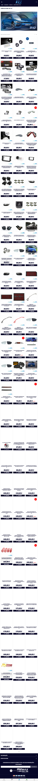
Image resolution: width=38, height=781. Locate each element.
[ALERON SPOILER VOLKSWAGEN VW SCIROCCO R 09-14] (19, 458)
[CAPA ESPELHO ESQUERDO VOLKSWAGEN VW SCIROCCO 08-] (19, 89)
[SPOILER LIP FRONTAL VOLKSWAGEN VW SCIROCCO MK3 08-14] (19, 504)
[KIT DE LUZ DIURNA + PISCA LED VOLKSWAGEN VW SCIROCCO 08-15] (6, 458)
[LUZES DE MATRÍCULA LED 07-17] (19, 112)
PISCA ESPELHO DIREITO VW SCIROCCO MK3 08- (31, 189)
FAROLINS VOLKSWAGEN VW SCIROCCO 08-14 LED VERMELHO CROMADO (31, 697)
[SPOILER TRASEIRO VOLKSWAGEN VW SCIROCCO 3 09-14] (6, 734)
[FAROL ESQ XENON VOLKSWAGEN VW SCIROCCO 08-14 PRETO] (31, 619)
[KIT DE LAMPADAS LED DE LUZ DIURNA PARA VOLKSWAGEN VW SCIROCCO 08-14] (31, 435)
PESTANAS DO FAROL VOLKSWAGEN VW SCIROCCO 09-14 (31, 374)
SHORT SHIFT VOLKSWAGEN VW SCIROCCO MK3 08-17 (19, 397)
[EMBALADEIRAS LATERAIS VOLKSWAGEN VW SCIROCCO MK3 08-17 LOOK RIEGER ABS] (19, 550)
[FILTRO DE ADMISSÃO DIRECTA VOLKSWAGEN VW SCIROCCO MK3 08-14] (31, 274)
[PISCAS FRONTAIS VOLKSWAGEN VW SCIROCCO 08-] (19, 343)
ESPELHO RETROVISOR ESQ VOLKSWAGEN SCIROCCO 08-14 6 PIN (6, 512)
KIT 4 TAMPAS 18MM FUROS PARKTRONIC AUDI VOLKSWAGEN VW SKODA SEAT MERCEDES (6, 190)
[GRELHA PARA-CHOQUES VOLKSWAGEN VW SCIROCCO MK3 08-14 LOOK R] (31, 227)
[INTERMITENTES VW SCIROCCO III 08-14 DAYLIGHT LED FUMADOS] (31, 458)
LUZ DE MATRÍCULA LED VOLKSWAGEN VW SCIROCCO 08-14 (31, 52)
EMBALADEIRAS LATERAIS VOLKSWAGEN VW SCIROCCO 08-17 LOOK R (31, 558)
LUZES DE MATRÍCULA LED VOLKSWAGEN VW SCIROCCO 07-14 (6, 121)
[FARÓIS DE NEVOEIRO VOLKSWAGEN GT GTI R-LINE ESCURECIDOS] (6, 227)
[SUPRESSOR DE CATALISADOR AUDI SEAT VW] (31, 642)
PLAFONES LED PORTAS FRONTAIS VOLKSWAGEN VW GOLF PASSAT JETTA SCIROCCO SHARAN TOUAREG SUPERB (31, 144)
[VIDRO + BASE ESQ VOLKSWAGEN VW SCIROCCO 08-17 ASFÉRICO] (31, 320)
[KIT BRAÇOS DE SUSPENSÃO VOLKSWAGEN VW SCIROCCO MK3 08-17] (19, 596)
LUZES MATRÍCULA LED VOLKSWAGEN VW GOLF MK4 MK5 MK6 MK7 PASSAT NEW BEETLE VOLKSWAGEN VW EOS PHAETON (6, 75)
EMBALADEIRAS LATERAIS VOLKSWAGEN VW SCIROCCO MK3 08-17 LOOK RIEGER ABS (19, 558)
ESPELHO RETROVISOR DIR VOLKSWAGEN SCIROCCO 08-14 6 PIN (31, 489)
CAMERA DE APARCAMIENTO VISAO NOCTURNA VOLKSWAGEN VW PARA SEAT (31, 98)
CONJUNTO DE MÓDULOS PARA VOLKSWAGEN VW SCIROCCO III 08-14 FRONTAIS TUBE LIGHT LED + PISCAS (19, 443)
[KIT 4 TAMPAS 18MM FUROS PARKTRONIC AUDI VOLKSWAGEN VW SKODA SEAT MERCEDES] (6, 181)
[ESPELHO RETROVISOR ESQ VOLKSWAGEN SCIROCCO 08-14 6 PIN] (6, 504)
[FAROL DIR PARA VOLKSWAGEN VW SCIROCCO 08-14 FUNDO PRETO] (19, 412)
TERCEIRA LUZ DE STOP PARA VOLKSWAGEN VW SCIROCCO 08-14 (31, 351)
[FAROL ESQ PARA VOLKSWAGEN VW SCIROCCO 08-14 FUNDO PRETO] (31, 389)
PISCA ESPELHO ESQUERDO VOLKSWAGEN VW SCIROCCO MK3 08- (6, 282)
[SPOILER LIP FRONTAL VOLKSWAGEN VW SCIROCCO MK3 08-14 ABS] (6, 527)
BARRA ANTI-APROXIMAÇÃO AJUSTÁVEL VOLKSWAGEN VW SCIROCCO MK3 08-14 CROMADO (31, 305)
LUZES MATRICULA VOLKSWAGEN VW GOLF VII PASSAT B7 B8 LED (31, 74)
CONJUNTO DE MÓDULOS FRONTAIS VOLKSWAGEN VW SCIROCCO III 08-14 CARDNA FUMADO (31, 582)
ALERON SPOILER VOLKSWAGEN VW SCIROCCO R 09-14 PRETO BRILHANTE (19, 489)
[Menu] (2, 2)
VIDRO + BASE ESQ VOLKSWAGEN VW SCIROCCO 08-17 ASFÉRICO (31, 328)
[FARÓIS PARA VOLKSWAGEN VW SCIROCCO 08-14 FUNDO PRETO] (31, 596)
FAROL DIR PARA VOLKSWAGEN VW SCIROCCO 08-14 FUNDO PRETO (19, 420)
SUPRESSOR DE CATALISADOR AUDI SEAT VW (31, 650)
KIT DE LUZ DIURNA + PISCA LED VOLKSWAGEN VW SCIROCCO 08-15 (6, 466)
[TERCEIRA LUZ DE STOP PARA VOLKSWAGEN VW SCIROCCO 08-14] (31, 343)
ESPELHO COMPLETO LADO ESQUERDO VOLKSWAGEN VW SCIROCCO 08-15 (6, 628)
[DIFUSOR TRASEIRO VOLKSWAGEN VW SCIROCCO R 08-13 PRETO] (6, 596)
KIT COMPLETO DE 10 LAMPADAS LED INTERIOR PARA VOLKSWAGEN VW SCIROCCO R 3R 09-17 (19, 190)
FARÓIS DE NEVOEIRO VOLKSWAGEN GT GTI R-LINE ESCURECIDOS (6, 236)
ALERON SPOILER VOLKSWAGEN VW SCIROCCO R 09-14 (19, 466)
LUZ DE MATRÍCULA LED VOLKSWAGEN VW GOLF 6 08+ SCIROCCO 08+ (19, 75)
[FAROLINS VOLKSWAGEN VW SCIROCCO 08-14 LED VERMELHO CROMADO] (31, 688)
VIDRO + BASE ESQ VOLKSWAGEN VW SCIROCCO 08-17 (19, 259)
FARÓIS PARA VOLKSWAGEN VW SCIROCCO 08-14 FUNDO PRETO (31, 604)
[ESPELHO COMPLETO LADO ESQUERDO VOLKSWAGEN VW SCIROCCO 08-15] (6, 619)
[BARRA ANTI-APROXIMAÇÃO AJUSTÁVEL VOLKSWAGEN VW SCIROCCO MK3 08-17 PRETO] (6, 320)
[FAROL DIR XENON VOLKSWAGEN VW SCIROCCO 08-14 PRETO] (6, 642)
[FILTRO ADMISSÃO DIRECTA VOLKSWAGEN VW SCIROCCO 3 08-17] (19, 297)
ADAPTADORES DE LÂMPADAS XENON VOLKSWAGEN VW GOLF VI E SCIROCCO (19, 52)
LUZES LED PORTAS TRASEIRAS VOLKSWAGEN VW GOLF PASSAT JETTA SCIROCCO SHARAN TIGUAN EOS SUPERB (31, 121)
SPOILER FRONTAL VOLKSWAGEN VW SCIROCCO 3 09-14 (19, 650)
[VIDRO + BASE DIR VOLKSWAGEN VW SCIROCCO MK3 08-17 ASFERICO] (6, 343)
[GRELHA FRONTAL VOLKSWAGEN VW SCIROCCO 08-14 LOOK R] (31, 412)
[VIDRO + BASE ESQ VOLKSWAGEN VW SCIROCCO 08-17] (19, 250)
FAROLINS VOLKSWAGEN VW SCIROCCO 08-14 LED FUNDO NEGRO (19, 720)
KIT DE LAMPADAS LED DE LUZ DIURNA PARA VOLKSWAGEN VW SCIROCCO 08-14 (31, 443)
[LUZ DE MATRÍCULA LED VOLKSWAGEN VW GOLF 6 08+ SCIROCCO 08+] (19, 66)
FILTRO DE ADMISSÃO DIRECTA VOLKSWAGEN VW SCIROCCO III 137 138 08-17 (6, 305)
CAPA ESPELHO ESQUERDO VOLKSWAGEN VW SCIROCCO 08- (19, 97)
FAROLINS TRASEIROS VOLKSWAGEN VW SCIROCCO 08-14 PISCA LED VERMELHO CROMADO (19, 743)
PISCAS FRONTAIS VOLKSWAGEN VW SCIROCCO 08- (19, 351)
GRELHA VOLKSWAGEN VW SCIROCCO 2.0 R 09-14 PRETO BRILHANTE (7, 420)
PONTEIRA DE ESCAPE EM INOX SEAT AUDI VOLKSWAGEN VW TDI (19, 235)
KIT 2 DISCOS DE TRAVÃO (6, 442)
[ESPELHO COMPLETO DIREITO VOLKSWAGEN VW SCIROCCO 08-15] (19, 619)
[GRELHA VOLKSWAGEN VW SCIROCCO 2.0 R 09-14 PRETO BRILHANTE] (6, 412)
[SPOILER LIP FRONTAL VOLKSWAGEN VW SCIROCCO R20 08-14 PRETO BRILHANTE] (19, 527)
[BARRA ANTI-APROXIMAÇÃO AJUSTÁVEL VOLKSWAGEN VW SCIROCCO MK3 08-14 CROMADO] (31, 297)
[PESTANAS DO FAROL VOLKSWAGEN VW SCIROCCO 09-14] (31, 366)
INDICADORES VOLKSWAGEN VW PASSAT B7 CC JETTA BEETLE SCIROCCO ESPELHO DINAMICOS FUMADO (19, 374)
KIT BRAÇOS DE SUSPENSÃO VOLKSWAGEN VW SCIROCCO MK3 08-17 (19, 604)
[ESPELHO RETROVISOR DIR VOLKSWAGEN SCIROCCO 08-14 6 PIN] (31, 481)
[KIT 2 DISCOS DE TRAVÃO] (6, 435)
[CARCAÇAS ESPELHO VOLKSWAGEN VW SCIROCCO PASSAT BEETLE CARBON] (6, 481)
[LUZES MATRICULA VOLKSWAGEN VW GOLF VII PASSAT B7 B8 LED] (31, 66)
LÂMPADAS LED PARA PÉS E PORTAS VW (6, 143)
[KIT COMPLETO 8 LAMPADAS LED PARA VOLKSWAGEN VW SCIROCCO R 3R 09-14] (31, 204)
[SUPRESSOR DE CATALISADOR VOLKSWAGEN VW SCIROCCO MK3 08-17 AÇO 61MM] (6, 688)
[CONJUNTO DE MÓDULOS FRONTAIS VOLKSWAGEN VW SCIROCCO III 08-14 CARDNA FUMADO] (31, 573)
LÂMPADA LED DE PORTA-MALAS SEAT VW (6, 51)
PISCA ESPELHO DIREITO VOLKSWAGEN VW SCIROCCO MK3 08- (19, 282)
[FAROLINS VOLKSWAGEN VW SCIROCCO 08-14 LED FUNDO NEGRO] (19, 711)
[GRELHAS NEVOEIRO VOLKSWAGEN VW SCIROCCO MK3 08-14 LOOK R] (31, 250)
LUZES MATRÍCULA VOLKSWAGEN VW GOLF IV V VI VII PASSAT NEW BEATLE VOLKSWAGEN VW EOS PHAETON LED (6, 98)
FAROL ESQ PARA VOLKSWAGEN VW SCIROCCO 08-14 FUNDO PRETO (31, 397)
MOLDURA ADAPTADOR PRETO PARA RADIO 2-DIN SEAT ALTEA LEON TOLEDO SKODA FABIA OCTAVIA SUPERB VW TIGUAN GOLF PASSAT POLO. (31, 168)
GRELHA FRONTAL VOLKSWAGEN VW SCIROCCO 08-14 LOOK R (31, 420)
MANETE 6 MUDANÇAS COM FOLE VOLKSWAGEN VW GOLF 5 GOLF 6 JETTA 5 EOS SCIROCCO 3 (19, 213)
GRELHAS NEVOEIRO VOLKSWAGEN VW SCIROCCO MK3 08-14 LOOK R (31, 259)
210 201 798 (23, 771)
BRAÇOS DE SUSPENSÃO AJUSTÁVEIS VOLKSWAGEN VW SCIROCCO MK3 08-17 (31, 535)
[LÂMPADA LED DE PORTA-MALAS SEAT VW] (6, 43)
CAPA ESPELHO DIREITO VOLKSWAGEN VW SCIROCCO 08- (19, 143)
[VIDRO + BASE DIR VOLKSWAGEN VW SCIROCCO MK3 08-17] (6, 366)
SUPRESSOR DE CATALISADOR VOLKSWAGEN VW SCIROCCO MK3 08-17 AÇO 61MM (6, 697)
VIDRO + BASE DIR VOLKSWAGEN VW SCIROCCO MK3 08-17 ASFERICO (6, 351)
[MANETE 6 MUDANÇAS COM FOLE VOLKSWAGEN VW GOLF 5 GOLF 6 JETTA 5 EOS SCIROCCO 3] (19, 204)
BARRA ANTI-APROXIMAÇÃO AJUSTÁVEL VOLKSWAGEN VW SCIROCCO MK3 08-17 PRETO (6, 328)
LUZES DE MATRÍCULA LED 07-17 (19, 120)
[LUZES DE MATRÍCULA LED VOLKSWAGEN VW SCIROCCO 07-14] (6, 112)
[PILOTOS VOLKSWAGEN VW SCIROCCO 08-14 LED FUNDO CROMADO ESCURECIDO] (6, 711)
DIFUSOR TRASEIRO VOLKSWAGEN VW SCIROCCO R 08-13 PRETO (6, 604)
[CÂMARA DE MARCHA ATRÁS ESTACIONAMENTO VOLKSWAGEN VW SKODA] (19, 158)
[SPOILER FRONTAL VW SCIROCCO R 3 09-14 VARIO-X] (31, 711)
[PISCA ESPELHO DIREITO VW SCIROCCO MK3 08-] (31, 181)
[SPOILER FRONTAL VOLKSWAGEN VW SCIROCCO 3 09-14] (19, 642)
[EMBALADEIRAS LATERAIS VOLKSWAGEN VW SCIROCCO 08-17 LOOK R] (31, 550)
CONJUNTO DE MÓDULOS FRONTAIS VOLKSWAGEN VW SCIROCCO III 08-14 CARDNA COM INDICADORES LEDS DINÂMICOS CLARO (31, 674)
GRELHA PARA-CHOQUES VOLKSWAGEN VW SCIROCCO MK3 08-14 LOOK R (31, 236)
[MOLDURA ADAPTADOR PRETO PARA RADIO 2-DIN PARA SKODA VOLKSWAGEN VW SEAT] (6, 158)
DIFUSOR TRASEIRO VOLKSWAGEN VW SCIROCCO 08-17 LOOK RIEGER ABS (19, 674)
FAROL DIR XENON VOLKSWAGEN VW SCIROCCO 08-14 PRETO (6, 650)
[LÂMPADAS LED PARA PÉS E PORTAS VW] (6, 135)
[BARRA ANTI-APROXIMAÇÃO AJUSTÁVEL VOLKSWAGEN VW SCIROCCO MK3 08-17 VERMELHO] (19, 320)
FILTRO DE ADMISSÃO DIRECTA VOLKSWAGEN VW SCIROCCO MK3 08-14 (31, 282)
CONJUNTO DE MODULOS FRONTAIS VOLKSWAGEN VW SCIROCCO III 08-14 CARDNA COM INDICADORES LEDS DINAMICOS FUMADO (19, 697)
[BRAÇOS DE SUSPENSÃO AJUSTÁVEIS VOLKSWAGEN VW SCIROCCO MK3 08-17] (31, 527)
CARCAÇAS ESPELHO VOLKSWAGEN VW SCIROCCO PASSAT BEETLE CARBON (6, 489)
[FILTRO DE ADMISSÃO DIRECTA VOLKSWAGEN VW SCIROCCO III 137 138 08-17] (6, 297)
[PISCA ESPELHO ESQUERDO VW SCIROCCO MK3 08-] (6, 204)
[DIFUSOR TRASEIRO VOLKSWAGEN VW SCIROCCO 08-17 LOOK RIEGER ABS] (19, 665)
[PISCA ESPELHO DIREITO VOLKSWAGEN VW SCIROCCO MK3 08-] (19, 274)
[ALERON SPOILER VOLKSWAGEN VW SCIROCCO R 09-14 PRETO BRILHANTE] (19, 481)
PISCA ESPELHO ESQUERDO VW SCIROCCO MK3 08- (7, 212)
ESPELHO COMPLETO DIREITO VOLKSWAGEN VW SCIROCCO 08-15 (19, 628)
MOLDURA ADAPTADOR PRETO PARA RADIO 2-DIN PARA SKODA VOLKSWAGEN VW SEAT (6, 167)
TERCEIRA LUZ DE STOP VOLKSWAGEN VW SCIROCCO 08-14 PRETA (6, 397)
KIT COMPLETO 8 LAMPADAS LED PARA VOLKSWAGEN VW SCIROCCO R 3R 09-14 (31, 213)
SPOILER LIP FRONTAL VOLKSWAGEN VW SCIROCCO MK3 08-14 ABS (6, 535)
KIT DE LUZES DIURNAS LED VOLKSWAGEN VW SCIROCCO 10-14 (31, 512)
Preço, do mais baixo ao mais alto (5, 34)
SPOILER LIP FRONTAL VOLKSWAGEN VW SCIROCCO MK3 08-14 (19, 512)
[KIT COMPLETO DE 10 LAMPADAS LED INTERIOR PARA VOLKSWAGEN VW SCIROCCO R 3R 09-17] (19, 181)
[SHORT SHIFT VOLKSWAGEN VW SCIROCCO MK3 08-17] (19, 389)
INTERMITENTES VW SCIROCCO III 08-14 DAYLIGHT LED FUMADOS (31, 466)
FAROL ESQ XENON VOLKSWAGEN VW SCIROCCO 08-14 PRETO (31, 627)
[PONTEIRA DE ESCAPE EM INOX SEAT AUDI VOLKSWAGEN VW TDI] (19, 227)
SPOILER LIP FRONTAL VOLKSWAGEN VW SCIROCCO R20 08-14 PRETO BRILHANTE (19, 535)
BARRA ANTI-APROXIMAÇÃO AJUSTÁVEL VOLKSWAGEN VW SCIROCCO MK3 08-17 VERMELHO (19, 328)
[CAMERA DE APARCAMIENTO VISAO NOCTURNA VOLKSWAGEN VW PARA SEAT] (31, 89)
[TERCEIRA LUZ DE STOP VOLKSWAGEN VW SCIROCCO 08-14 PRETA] (6, 389)
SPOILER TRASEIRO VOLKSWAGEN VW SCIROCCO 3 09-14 (6, 742)
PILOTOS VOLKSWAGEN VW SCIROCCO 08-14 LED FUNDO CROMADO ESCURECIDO (6, 720)
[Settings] (36, 2)
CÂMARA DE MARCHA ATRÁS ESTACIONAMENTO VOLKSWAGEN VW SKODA (19, 167)
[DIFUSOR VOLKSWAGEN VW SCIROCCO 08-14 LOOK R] (6, 573)
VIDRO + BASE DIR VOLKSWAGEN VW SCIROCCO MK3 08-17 (6, 374)
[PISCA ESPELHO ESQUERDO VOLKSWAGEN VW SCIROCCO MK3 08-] (6, 274)
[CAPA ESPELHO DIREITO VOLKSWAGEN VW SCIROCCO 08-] (19, 135)
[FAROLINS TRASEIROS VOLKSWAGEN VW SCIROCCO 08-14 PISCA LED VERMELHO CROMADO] (19, 734)
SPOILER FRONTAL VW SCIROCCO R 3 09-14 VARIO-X (31, 719)
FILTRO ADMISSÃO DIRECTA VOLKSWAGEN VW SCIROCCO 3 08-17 (19, 305)
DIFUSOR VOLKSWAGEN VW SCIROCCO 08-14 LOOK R (6, 581)
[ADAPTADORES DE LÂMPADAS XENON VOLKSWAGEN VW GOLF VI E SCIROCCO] (19, 43)
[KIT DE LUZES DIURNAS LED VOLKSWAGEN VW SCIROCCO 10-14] (31, 504)
